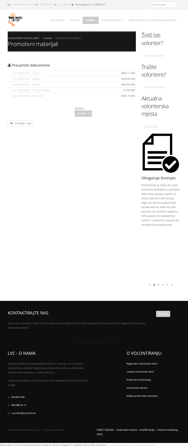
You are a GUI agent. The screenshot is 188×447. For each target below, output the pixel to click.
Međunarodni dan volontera (142, 395)
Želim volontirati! (154, 55)
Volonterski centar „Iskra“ (23, 38)
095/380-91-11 (47, 4)
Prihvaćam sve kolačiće (121, 445)
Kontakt (82, 113)
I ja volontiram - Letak (25, 73)
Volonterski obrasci (136, 387)
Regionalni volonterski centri (142, 363)
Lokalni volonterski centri (140, 371)
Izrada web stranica (126, 429)
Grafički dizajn (147, 429)
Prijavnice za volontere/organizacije (152, 20)
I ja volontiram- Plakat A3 (27, 96)
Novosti (75, 20)
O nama (89, 20)
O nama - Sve (22, 123)
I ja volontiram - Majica (26, 78)
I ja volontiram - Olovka (26, 84)
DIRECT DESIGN (105, 429)
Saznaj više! (151, 126)
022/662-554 (64, 4)
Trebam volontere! (155, 87)
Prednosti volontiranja (138, 379)
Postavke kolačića (146, 445)
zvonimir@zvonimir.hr (24, 4)
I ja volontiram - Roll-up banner (31, 90)
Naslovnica (57, 20)
